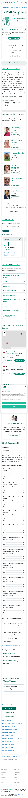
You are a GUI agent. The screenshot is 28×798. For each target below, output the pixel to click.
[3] (15, 55)
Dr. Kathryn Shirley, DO (8, 732)
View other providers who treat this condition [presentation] (11, 254)
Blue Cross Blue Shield (10, 290)
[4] (17, 55)
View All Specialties (7, 705)
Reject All (14, 402)
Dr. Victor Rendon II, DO (8, 744)
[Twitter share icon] (23, 791)
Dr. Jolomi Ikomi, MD (7, 735)
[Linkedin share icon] (21, 791)
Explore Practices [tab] (9, 716)
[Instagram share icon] (18, 791)
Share (20, 21)
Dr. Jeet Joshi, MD (7, 720)
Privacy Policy (10, 397)
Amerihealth (7, 286)
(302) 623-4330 (20, 360)
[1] (10, 55)
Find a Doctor (5, 7)
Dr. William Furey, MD (8, 741)
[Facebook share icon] (16, 791)
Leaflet (12, 348)
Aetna (5, 281)
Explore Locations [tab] (9, 713)
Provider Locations (14, 63)
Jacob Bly (19, 738)
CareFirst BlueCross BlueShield (9, 316)
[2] (12, 55)
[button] (22, 465)
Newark (24, 7)
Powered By (4, 759)
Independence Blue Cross (11, 310)
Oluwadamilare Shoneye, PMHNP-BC (12, 723)
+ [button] (4, 332)
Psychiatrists (13, 7)
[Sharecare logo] (14, 789)
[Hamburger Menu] (4, 2)
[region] (14, 399)
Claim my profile (14, 436)
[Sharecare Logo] (10, 2)
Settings (14, 409)
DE (19, 7)
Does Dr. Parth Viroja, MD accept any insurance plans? (12, 634)
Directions (9, 360)
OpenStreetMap (18, 348)
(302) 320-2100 (20, 373)
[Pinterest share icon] (25, 791)
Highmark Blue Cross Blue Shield (11, 276)
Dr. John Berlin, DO (7, 747)
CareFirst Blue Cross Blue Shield (11, 300)
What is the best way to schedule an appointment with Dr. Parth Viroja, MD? (13, 626)
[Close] (25, 386)
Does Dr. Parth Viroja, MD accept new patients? (12, 640)
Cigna (5, 306)
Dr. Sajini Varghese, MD (8, 751)
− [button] (4, 335)
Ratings (24, 63)
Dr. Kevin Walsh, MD (7, 738)
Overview (5, 63)
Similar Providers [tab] (9, 709)
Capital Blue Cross (9, 295)
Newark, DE (14, 29)
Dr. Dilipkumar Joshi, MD (9, 726)
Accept (14, 406)
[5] (20, 55)
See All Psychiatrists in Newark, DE (10, 756)
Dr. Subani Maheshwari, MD (9, 729)
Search (18, 2)
